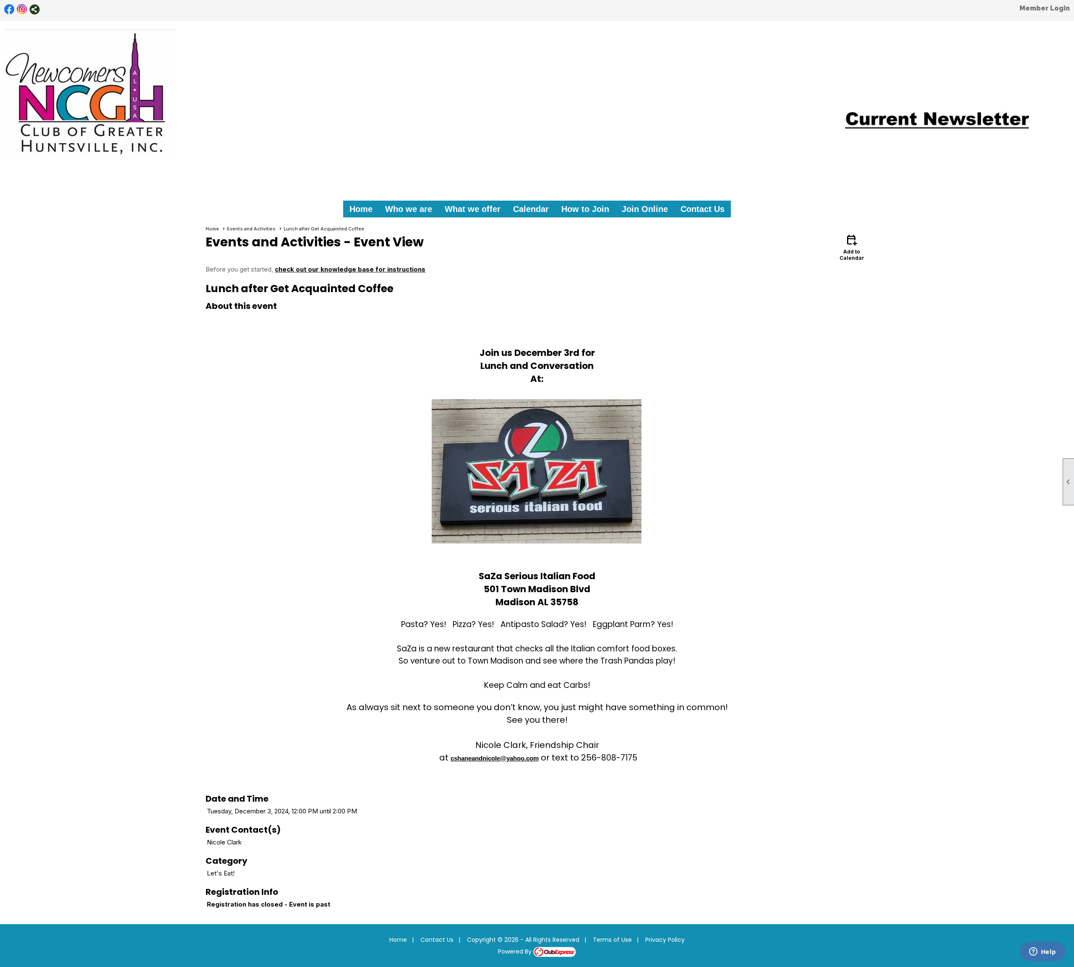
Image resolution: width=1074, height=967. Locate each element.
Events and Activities (251, 229)
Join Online (645, 209)
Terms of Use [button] (612, 940)
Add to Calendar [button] (851, 247)
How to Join (585, 209)
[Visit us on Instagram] (22, 9)
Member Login (1044, 8)
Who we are (408, 209)
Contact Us (702, 209)
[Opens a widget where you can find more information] (1042, 952)
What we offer (473, 209)
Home (361, 209)
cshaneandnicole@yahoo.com (495, 758)
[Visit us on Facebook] (9, 9)
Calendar (531, 209)
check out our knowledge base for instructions (350, 269)
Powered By (515, 951)
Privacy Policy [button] (665, 940)
